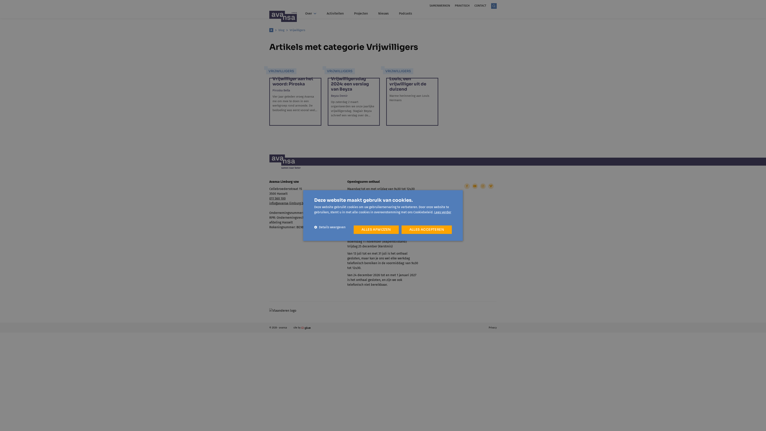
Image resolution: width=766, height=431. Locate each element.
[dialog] (383, 215)
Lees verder (442, 212)
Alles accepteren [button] (426, 229)
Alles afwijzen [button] (376, 229)
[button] (329, 227)
